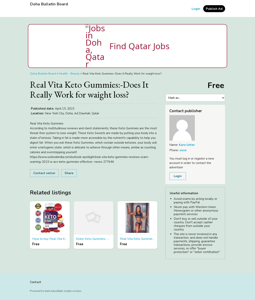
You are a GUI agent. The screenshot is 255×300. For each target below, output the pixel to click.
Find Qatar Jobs (139, 46)
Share (69, 173)
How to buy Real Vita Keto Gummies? (49, 239)
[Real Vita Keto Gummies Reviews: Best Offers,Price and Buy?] (137, 218)
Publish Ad (214, 9)
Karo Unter (187, 145)
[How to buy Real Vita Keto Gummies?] (50, 218)
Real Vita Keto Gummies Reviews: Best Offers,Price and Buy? (137, 239)
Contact (35, 282)
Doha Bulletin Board (49, 4)
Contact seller (44, 173)
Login (196, 9)
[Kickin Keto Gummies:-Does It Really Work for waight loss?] (94, 218)
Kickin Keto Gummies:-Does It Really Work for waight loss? (93, 239)
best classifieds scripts (58, 291)
